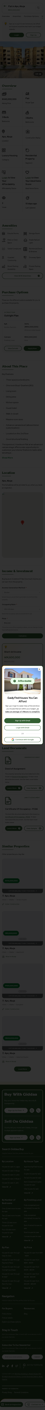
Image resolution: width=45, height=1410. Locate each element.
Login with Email (22, 728)
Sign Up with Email (22, 721)
